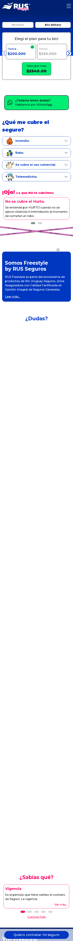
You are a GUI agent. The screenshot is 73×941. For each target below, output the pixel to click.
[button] (33, 223)
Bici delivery (53, 24)
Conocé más (36, 917)
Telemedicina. (26, 176)
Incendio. (22, 140)
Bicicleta (18, 24)
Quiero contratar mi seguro (36, 935)
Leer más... (12, 296)
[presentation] (4, 53)
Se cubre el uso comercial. (35, 164)
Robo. (19, 152)
